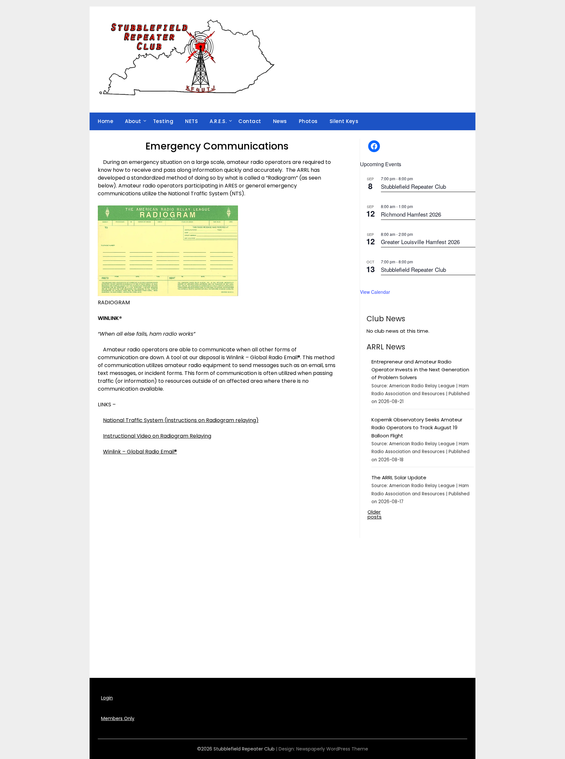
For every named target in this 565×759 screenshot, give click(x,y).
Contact (249, 121)
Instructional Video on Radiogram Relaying (157, 436)
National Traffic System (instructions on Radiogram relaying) (181, 420)
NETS (191, 121)
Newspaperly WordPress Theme (332, 749)
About (133, 121)
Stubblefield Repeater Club (413, 186)
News (280, 121)
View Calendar (375, 292)
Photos (308, 121)
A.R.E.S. (218, 121)
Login (107, 698)
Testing (163, 121)
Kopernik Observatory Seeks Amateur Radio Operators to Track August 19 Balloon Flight (416, 427)
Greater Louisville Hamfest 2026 (420, 242)
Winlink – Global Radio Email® (140, 451)
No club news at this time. (398, 330)
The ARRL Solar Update (398, 477)
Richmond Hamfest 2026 (411, 214)
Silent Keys (344, 121)
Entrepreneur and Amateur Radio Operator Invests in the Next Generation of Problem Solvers (420, 369)
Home (105, 121)
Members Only (117, 718)
